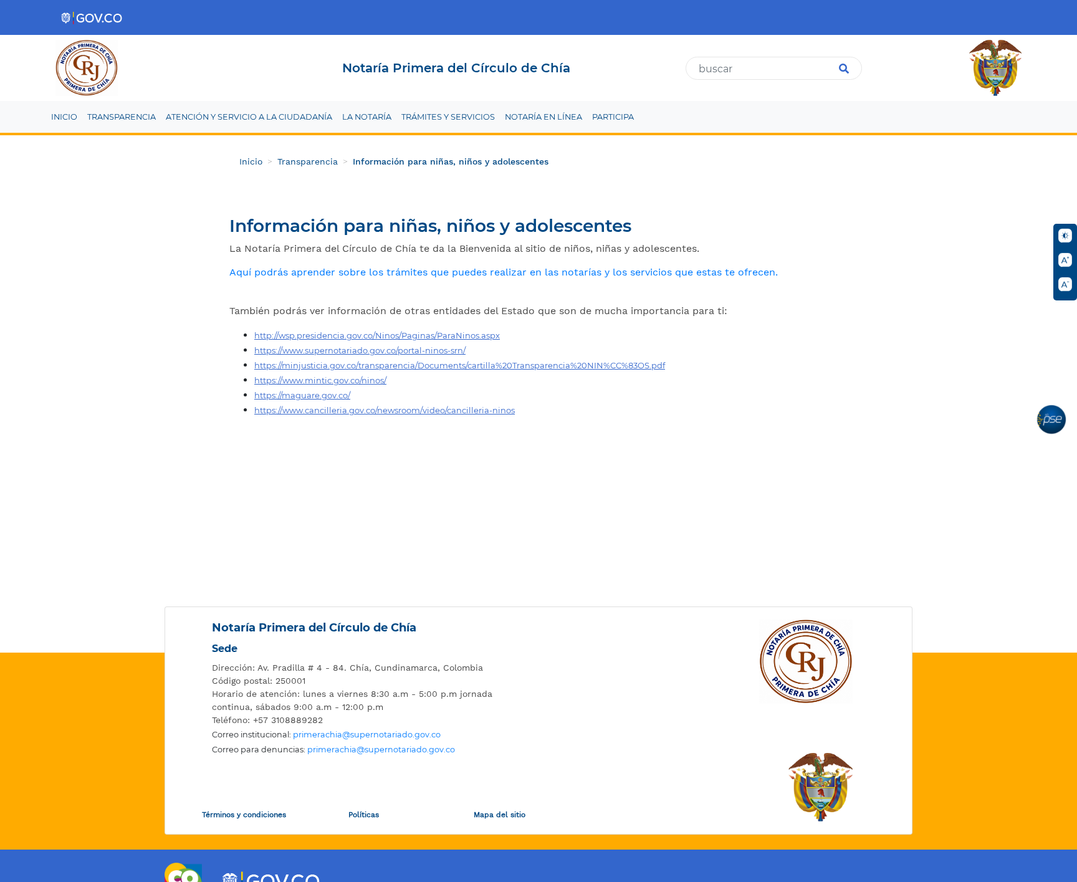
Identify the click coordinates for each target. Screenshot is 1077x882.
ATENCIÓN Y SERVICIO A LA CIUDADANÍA (249, 117)
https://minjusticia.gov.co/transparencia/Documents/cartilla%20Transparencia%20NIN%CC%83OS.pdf (459, 365)
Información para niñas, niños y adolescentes (450, 161)
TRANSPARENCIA (121, 117)
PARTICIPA (613, 117)
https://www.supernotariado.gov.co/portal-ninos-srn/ (360, 350)
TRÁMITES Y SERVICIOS (448, 117)
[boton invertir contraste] (1065, 235)
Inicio (250, 161)
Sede (224, 648)
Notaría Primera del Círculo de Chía (314, 628)
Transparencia (307, 161)
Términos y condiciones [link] (244, 814)
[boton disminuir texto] (1065, 284)
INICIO (64, 117)
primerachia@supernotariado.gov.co (367, 734)
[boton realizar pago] (1051, 419)
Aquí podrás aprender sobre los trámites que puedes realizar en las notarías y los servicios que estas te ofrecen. (503, 272)
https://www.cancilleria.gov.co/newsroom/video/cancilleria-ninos (384, 410)
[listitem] (361, 667)
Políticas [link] (363, 814)
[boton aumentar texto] (1065, 260)
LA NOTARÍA (366, 117)
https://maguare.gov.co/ (302, 395)
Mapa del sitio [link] (499, 814)
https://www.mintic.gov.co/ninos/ (320, 380)
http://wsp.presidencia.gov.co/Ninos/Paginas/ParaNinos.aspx (377, 335)
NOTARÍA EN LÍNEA (543, 117)
